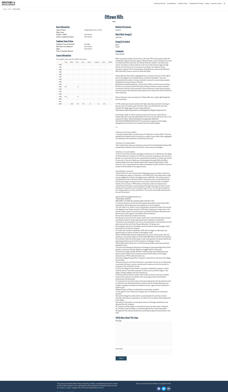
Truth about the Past (159, 3)
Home (5, 9)
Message (118, 321)
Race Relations (171, 3)
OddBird (92, 383)
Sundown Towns (182, 3)
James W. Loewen (216, 3)
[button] (224, 3)
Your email (119, 349)
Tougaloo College (65, 388)
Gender (207, 3)
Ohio (9, 9)
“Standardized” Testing (196, 3)
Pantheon (100, 388)
